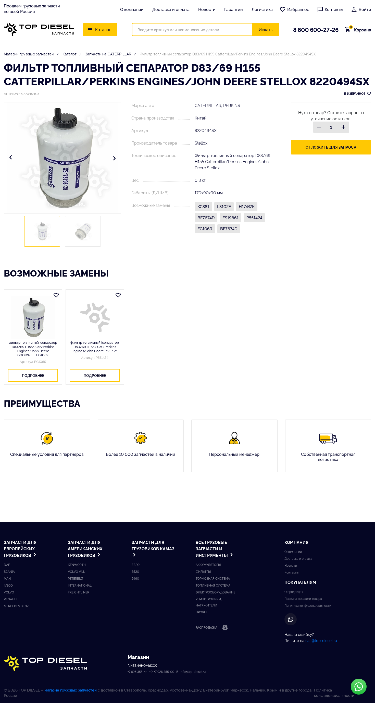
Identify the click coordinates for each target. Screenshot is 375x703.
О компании (132, 9)
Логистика (262, 9)
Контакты (334, 9)
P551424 (254, 217)
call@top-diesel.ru (321, 640)
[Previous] (11, 157)
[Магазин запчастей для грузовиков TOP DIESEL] (39, 29)
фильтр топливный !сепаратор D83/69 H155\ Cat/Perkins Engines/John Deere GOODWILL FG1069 (33, 348)
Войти (365, 9)
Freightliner (78, 592)
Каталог (69, 53)
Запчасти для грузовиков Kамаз (153, 545)
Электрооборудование (215, 592)
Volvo (9, 592)
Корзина (360, 29)
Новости (207, 9)
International (80, 585)
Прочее (202, 612)
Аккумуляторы (208, 564)
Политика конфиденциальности (307, 605)
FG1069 (204, 228)
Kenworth (77, 564)
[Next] (114, 157)
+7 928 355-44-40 (140, 671)
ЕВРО (136, 564)
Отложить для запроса (331, 147)
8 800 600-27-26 (316, 29)
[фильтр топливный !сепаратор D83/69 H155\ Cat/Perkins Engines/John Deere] (95, 317)
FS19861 (230, 217)
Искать (265, 29)
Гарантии (233, 9)
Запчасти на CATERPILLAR (108, 53)
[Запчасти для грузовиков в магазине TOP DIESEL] (45, 663)
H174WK (247, 206)
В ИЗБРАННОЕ (354, 93)
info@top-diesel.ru (193, 671)
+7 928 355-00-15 (166, 671)
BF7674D (206, 217)
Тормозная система (213, 578)
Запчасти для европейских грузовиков (20, 548)
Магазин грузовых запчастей (29, 53)
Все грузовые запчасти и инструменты (212, 548)
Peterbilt (75, 578)
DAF (7, 564)
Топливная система (213, 585)
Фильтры (203, 571)
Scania (9, 571)
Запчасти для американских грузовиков (85, 548)
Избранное (298, 9)
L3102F (224, 206)
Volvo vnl (76, 571)
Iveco (8, 585)
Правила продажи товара (303, 598)
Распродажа (207, 627)
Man (7, 578)
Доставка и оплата (171, 9)
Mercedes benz (16, 606)
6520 (135, 571)
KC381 (203, 206)
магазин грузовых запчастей (70, 690)
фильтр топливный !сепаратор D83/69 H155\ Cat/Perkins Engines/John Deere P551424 (94, 346)
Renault (11, 599)
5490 (135, 578)
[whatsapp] (290, 619)
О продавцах (293, 591)
